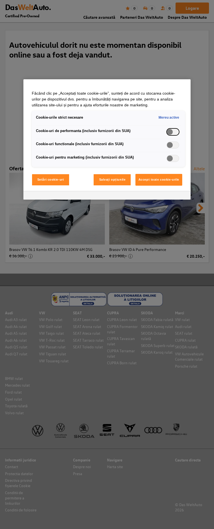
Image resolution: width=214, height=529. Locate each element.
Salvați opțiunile (112, 179)
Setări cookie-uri (50, 179)
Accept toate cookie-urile (158, 179)
